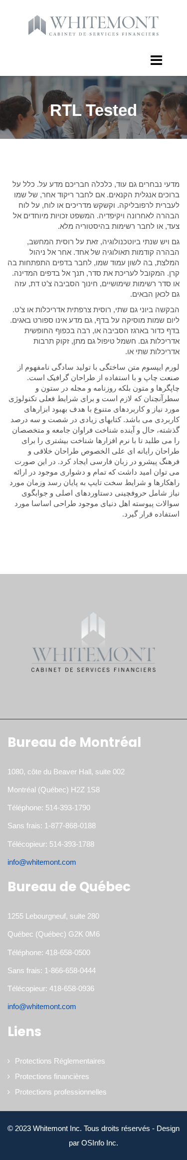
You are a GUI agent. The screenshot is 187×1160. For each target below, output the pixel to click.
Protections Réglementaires (60, 1061)
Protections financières (52, 1076)
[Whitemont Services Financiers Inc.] (93, 25)
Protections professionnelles (61, 1092)
